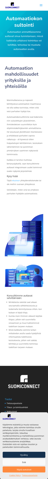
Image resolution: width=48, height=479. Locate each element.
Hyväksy (24, 455)
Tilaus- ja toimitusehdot (17, 407)
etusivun (16, 180)
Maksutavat (12, 411)
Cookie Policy (15, 475)
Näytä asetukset (24, 469)
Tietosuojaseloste (29, 475)
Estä (24, 462)
